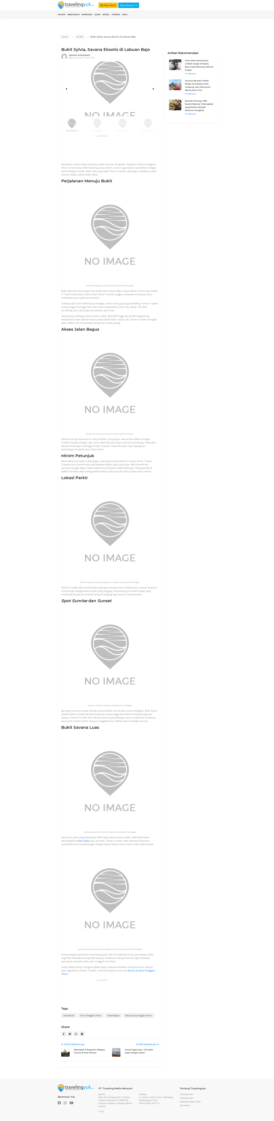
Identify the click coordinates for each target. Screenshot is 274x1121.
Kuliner (61, 14)
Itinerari (115, 14)
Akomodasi (87, 14)
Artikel (105, 14)
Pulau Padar (83, 840)
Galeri (97, 14)
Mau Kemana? (128, 5)
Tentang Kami (186, 1094)
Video (124, 14)
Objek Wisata (73, 14)
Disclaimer (185, 1105)
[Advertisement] (113, 149)
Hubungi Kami (187, 1098)
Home (64, 36)
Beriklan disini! (108, 5)
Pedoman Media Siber (190, 1101)
